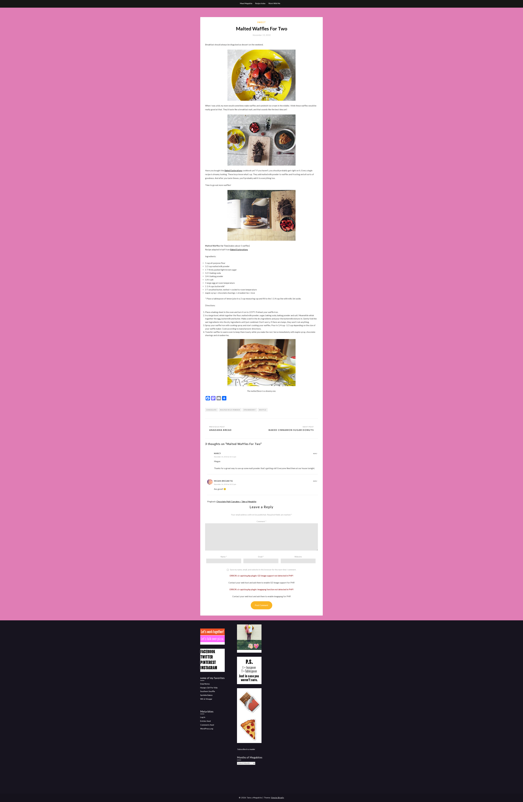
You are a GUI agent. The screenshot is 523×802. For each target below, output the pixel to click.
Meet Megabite (246, 3)
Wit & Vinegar (206, 699)
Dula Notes (205, 684)
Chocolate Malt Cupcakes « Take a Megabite (236, 501)
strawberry (250, 410)
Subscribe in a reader (246, 749)
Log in (202, 717)
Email (261, 556)
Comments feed (207, 725)
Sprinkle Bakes (206, 695)
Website (298, 556)
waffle (262, 410)
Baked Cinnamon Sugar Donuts (291, 430)
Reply (315, 453)
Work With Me (274, 3)
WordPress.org (206, 728)
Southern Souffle (207, 691)
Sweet (261, 22)
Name (224, 556)
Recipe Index (260, 3)
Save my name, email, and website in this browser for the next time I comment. (263, 570)
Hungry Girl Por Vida (209, 687)
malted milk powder (230, 410)
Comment (261, 521)
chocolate (211, 410)
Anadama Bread (220, 430)
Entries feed (205, 721)
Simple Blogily (277, 798)
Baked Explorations (233, 170)
